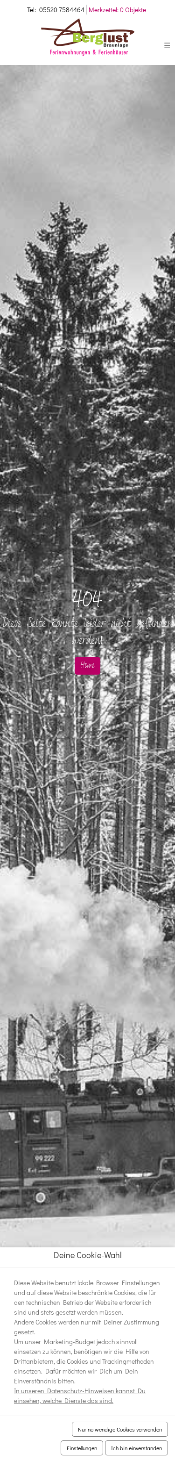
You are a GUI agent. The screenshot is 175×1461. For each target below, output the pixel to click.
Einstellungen (82, 1448)
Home (87, 666)
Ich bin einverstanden (136, 1448)
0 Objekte (117, 9)
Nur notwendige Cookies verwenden (120, 1429)
